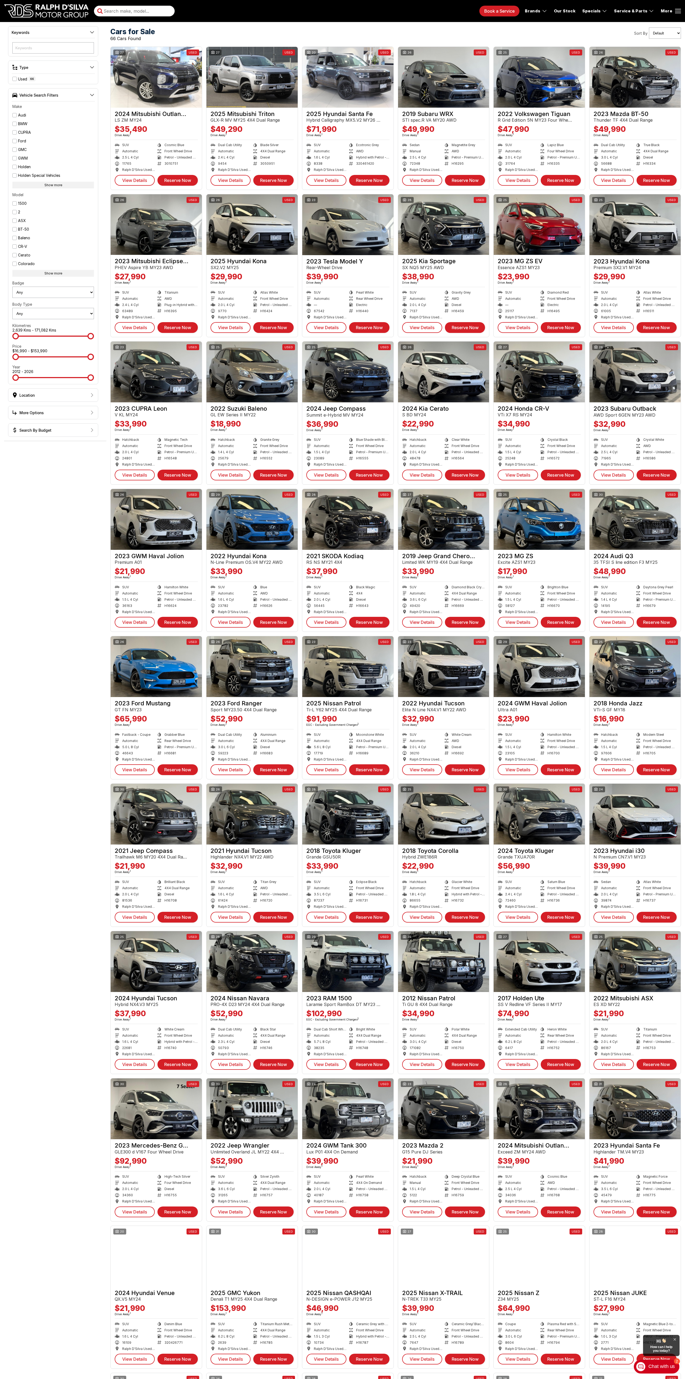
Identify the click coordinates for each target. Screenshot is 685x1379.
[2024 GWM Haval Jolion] (539, 666)
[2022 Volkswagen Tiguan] (539, 77)
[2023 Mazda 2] (443, 1108)
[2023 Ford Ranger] (252, 666)
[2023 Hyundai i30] (635, 814)
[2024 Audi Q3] (635, 519)
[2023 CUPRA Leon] (156, 372)
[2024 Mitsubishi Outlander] (156, 77)
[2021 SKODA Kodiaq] (348, 519)
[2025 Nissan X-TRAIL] (443, 1256)
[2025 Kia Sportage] (443, 224)
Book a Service (499, 11)
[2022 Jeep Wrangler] (252, 1108)
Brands (532, 10)
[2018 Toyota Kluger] (348, 814)
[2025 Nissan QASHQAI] (348, 1256)
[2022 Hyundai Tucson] (443, 666)
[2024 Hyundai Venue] (156, 1256)
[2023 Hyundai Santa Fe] (635, 1108)
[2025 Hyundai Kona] (252, 224)
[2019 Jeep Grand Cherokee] (443, 519)
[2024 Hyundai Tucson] (156, 961)
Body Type (22, 304)
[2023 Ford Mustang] (156, 666)
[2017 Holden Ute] (539, 961)
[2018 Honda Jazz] (635, 666)
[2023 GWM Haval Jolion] (156, 519)
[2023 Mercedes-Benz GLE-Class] (156, 1108)
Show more (53, 185)
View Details (134, 180)
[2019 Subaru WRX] (443, 77)
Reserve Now (177, 180)
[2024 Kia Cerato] (443, 372)
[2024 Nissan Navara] (252, 961)
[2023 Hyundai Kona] (635, 224)
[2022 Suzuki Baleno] (252, 372)
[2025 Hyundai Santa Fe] (348, 77)
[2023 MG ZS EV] (539, 224)
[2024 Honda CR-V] (539, 372)
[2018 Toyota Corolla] (443, 814)
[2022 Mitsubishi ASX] (635, 961)
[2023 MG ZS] (539, 519)
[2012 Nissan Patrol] (443, 961)
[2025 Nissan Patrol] (348, 666)
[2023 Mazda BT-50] (635, 77)
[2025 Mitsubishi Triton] (252, 77)
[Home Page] (46, 11)
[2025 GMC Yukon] (252, 1256)
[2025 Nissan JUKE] (635, 1256)
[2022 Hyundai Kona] (252, 519)
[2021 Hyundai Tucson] (252, 814)
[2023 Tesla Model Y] (348, 224)
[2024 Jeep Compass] (348, 372)
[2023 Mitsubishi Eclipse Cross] (156, 224)
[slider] (15, 336)
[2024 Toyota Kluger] (539, 814)
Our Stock (565, 10)
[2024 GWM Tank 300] (348, 1108)
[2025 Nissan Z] (539, 1256)
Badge (18, 283)
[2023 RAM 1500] (348, 961)
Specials (591, 10)
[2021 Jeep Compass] (156, 814)
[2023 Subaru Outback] (635, 372)
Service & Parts (630, 10)
